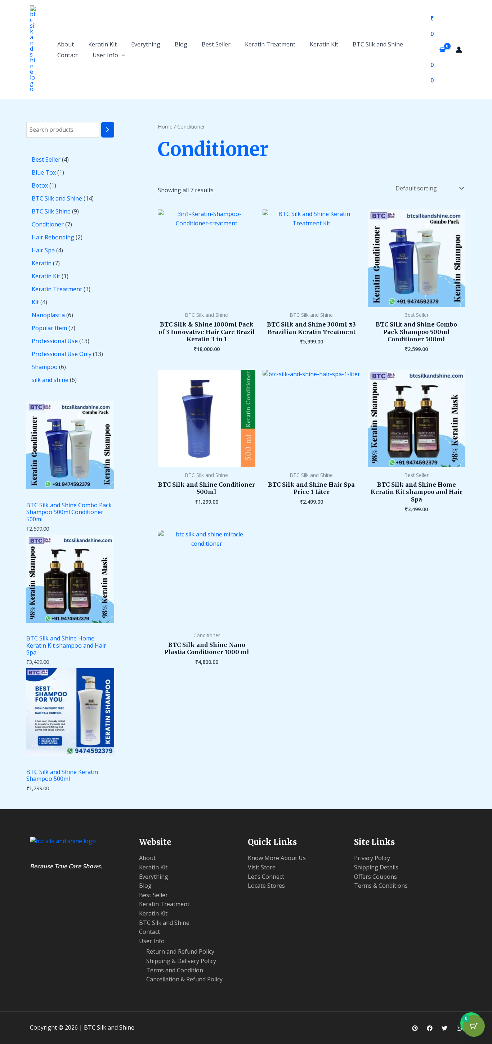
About (65, 44)
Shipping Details (376, 867)
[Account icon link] (459, 49)
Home (165, 126)
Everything (145, 44)
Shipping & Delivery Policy (181, 961)
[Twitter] (444, 1028)
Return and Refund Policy (180, 951)
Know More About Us (277, 858)
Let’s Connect (266, 877)
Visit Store (262, 867)
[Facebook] (430, 1028)
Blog (181, 44)
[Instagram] (459, 1028)
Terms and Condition (174, 970)
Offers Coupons (375, 877)
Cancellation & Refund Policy (184, 979)
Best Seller (216, 44)
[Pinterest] (415, 1028)
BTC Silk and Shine (378, 44)
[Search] (107, 130)
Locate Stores (266, 886)
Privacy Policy (372, 858)
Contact (67, 55)
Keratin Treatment (270, 44)
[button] (121, 55)
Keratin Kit (102, 44)
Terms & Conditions (381, 886)
